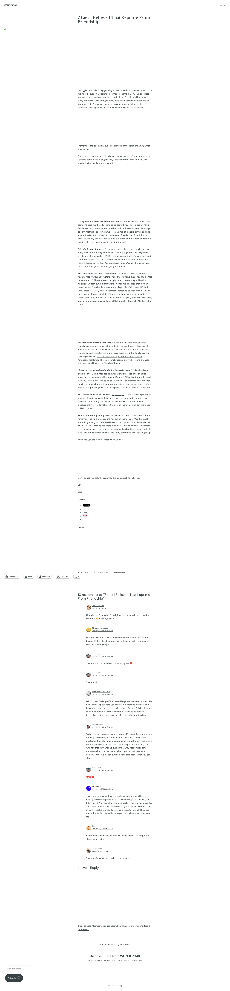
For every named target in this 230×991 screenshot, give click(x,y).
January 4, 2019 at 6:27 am (102, 608)
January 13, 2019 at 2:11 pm (102, 789)
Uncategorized (119, 572)
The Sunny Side (98, 606)
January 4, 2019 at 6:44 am (102, 631)
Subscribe (12, 978)
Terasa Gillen (97, 848)
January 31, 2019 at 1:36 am (102, 829)
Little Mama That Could (101, 692)
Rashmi (95, 826)
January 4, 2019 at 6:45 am (102, 656)
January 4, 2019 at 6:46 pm (102, 727)
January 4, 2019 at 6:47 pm (102, 770)
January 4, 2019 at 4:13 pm (102, 694)
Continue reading (115, 986)
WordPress (125, 944)
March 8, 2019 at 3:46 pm (102, 851)
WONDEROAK (10, 5)
